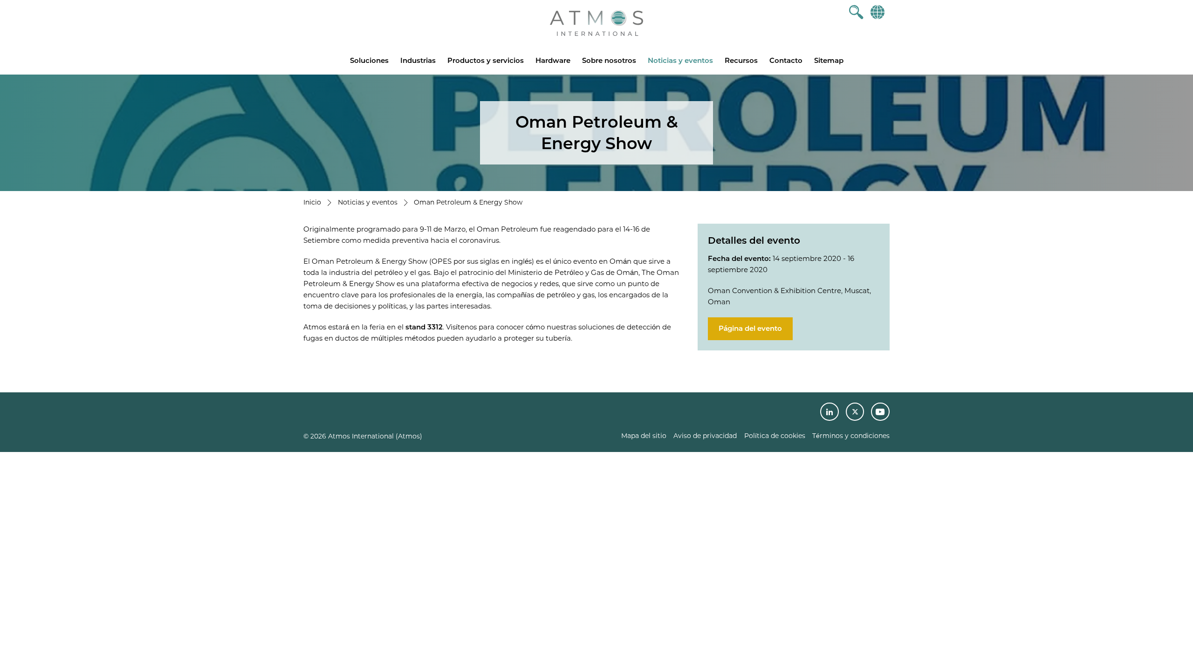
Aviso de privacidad (705, 435)
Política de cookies (774, 435)
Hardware (552, 60)
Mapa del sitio (643, 435)
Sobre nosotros (609, 60)
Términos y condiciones (851, 435)
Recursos (741, 60)
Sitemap (828, 60)
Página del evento (750, 328)
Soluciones (369, 60)
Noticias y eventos (680, 60)
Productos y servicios (485, 60)
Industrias (418, 60)
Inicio (312, 202)
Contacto (785, 60)
